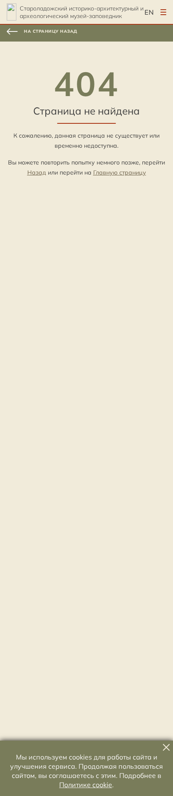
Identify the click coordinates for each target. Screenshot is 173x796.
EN (149, 12)
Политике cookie (85, 784)
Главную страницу (119, 172)
